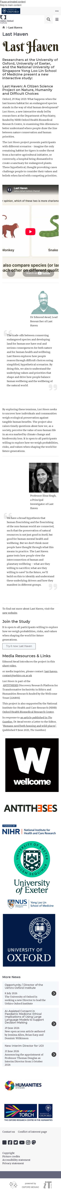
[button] (57, 11)
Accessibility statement (16, 1159)
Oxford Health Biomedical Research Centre (28, 711)
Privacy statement (13, 1163)
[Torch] (28, 1112)
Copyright (8, 1153)
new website (9, 612)
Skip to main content (10, 5)
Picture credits (11, 1156)
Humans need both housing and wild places (29, 725)
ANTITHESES (10, 685)
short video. (9, 665)
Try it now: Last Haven (19, 646)
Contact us (8, 1131)
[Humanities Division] (23, 1085)
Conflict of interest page (32, 1131)
